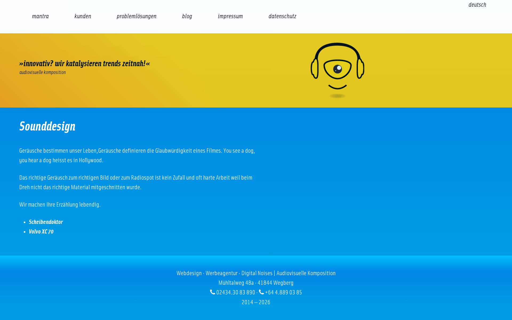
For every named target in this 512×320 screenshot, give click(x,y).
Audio (131, 51)
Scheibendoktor (46, 222)
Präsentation (163, 51)
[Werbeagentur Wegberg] (256, 70)
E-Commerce (67, 51)
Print (195, 51)
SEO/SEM (99, 51)
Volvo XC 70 (41, 231)
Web (35, 51)
